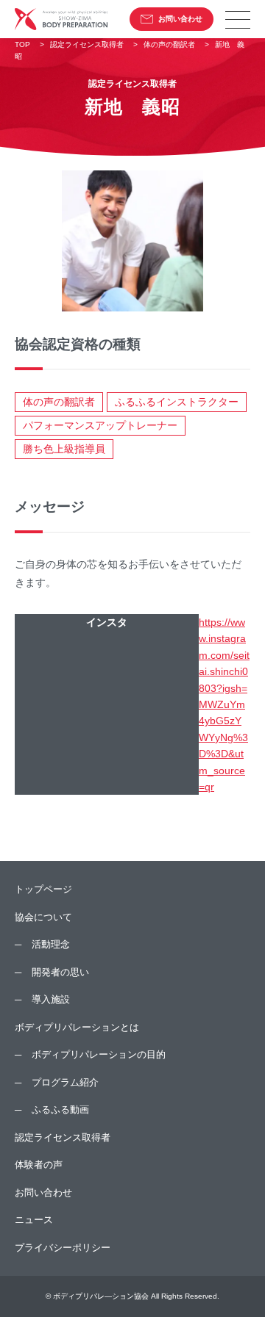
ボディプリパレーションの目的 (99, 1054)
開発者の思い (60, 972)
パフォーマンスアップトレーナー (100, 425)
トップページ (43, 889)
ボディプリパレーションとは (77, 1027)
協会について (43, 917)
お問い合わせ (180, 19)
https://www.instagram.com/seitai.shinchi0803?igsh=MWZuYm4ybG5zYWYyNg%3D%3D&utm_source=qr (224, 704)
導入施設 (51, 999)
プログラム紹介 (65, 1082)
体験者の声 (39, 1164)
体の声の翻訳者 (59, 402)
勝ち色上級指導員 (64, 449)
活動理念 (51, 944)
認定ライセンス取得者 (62, 1137)
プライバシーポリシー (62, 1247)
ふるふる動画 (60, 1109)
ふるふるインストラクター (177, 402)
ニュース (34, 1219)
